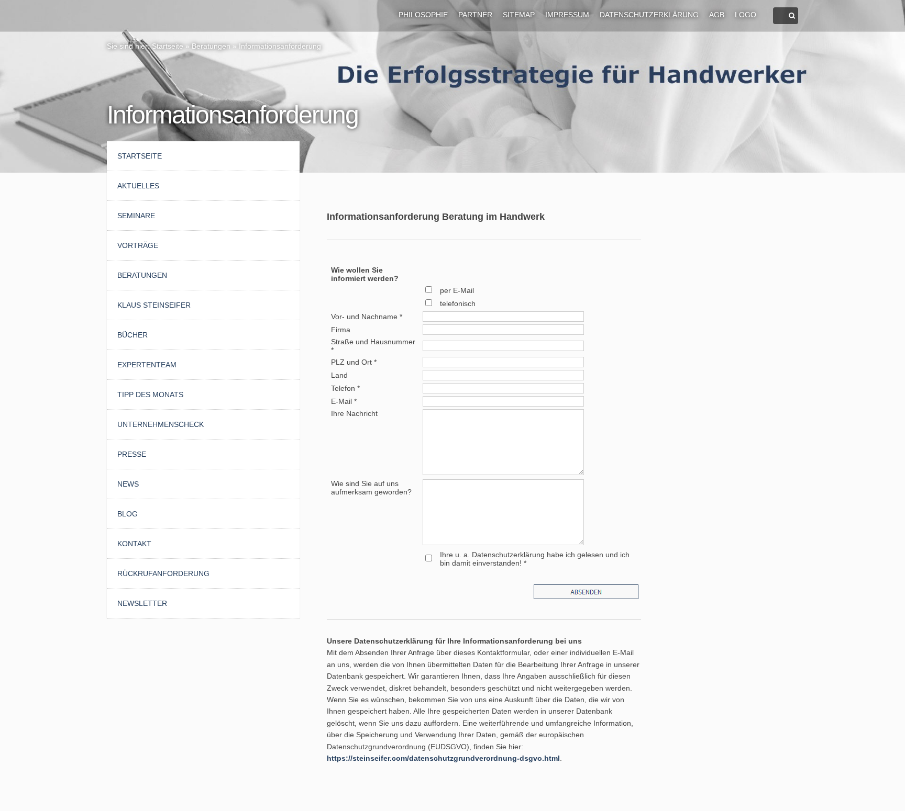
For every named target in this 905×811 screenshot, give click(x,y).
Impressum (567, 14)
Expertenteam (146, 365)
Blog (127, 514)
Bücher (132, 335)
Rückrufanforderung (163, 573)
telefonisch (458, 303)
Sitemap (519, 14)
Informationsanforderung (280, 46)
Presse (131, 454)
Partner (475, 14)
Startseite (167, 46)
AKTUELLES (138, 186)
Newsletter (142, 603)
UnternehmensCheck (160, 424)
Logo (745, 14)
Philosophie (423, 14)
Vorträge (137, 245)
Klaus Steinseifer (154, 305)
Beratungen (211, 46)
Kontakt (134, 543)
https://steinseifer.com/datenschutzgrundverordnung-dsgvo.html (443, 758)
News (128, 484)
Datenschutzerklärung (649, 14)
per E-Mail (457, 290)
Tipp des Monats (150, 394)
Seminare (136, 215)
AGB (716, 14)
